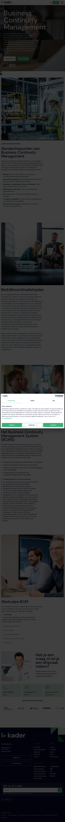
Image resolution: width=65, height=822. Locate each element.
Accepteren (53, 425)
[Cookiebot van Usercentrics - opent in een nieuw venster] (56, 396)
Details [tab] (32, 400)
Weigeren (12, 425)
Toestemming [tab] (11, 400)
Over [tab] (53, 400)
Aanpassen (32, 425)
